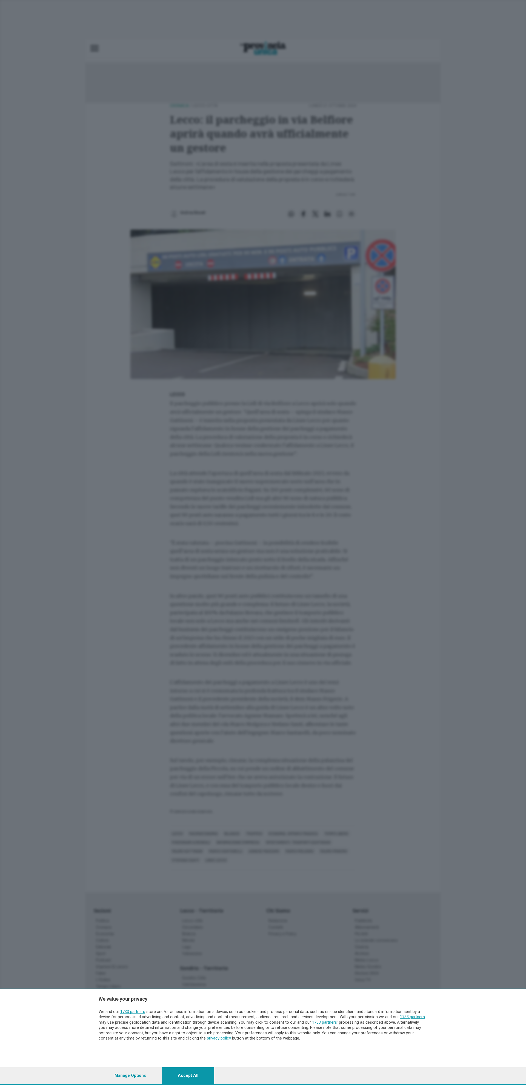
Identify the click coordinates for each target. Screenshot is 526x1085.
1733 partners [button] (132, 1011)
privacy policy (219, 1038)
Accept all (188, 1075)
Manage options (130, 1075)
